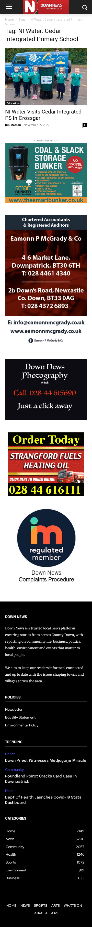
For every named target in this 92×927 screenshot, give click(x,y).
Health (10, 754)
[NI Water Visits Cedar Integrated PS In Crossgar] (46, 76)
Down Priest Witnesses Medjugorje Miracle (45, 761)
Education (13, 103)
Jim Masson (13, 125)
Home (9, 19)
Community (14, 770)
